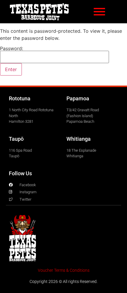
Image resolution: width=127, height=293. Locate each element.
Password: (11, 48)
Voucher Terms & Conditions (63, 270)
